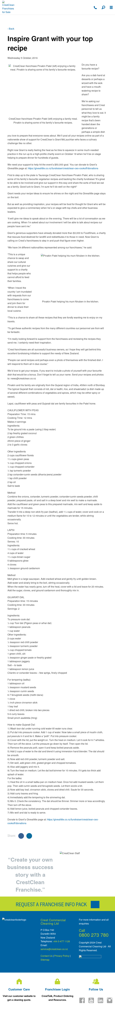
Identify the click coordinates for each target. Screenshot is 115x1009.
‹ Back (10, 28)
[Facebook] (82, 1002)
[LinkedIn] (100, 1002)
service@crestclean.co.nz (54, 949)
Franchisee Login (57, 989)
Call (82, 930)
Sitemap (45, 959)
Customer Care (19, 989)
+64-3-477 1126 (61, 941)
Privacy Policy (61, 955)
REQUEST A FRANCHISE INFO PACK (52, 904)
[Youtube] (91, 1002)
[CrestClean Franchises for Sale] (8, 7)
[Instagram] (109, 1002)
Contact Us (46, 955)
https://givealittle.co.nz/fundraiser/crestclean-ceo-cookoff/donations (63, 168)
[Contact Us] (95, 7)
